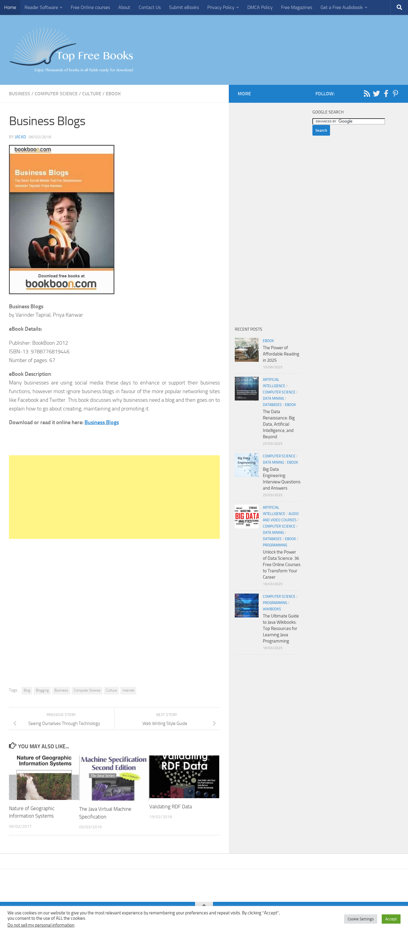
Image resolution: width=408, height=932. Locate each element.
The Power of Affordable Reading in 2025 (281, 354)
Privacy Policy (220, 7)
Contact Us (150, 7)
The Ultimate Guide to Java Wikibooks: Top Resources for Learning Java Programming (281, 628)
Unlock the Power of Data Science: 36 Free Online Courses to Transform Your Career (281, 564)
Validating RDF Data (171, 807)
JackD (20, 137)
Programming (275, 545)
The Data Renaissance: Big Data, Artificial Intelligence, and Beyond (279, 424)
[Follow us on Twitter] (376, 93)
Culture (91, 93)
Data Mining (273, 398)
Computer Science (56, 93)
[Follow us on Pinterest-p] (395, 93)
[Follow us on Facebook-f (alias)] (385, 93)
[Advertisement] (114, 497)
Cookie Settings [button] (361, 919)
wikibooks (272, 609)
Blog (27, 690)
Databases (272, 405)
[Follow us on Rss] (366, 93)
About (124, 7)
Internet (128, 690)
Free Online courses (90, 7)
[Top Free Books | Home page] (71, 50)
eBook (113, 93)
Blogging (42, 690)
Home (10, 7)
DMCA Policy (260, 7)
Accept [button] (391, 919)
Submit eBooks (184, 7)
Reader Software (41, 7)
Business (19, 93)
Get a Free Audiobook (341, 7)
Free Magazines (296, 7)
